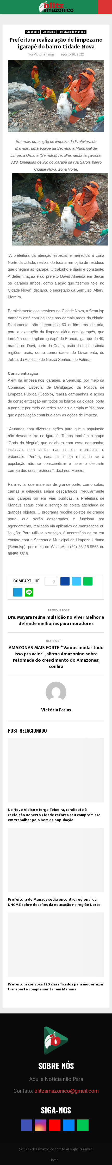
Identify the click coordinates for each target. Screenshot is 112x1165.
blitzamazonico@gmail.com (66, 1091)
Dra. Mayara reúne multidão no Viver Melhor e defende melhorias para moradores (56, 621)
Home (54, 1160)
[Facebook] (26, 1125)
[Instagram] (40, 1125)
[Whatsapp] (83, 1125)
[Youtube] (54, 1125)
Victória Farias (44, 54)
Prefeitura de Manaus (72, 31)
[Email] (68, 1125)
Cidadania (32, 31)
